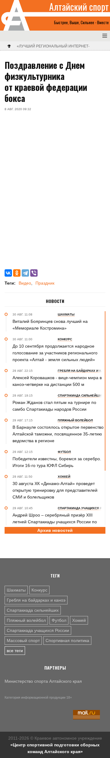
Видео (25, 283)
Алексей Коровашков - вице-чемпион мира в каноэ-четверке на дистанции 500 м (57, 381)
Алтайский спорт (79, 6)
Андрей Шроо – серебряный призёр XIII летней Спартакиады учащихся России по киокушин (55, 522)
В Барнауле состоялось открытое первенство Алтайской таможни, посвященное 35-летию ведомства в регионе (58, 434)
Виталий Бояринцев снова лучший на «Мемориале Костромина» (50, 324)
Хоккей (79, 620)
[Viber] (34, 273)
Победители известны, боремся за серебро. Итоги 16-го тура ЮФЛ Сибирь (57, 462)
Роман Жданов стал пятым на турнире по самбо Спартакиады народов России (54, 406)
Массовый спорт (23, 640)
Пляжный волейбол (26, 620)
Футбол (59, 620)
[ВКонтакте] (8, 273)
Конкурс (39, 590)
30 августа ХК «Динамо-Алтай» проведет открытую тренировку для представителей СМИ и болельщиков (55, 490)
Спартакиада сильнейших (33, 610)
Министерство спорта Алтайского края (43, 681)
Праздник (44, 283)
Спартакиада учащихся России (38, 630)
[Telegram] (25, 273)
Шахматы (16, 590)
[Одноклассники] (16, 273)
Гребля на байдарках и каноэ (36, 600)
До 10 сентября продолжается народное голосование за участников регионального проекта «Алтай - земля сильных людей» (55, 353)
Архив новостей (55, 530)
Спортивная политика (67, 640)
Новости (55, 301)
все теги (15, 650)
